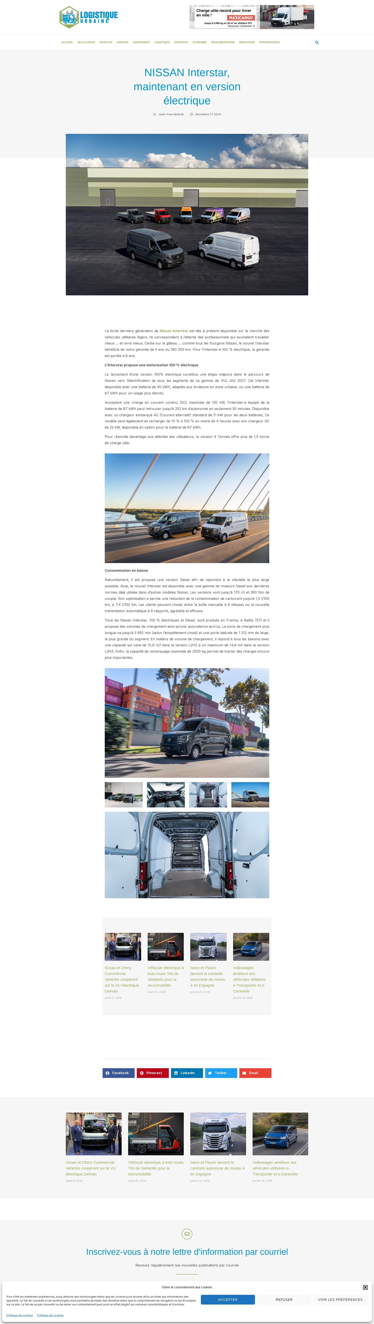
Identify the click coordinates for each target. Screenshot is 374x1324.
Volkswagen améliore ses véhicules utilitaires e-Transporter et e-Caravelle (249, 979)
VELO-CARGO (86, 42)
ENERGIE (123, 42)
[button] (365, 1287)
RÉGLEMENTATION (223, 42)
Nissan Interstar (174, 331)
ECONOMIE (200, 42)
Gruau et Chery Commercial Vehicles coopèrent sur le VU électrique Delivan (122, 979)
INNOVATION (247, 42)
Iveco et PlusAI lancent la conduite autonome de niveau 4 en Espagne (217, 1168)
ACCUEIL (67, 42)
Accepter (228, 1300)
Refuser (284, 1300)
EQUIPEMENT (141, 42)
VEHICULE (106, 42)
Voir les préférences (340, 1300)
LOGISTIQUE (162, 42)
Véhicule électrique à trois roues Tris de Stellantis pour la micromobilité (156, 1168)
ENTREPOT (181, 42)
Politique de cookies (19, 1315)
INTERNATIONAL (269, 42)
